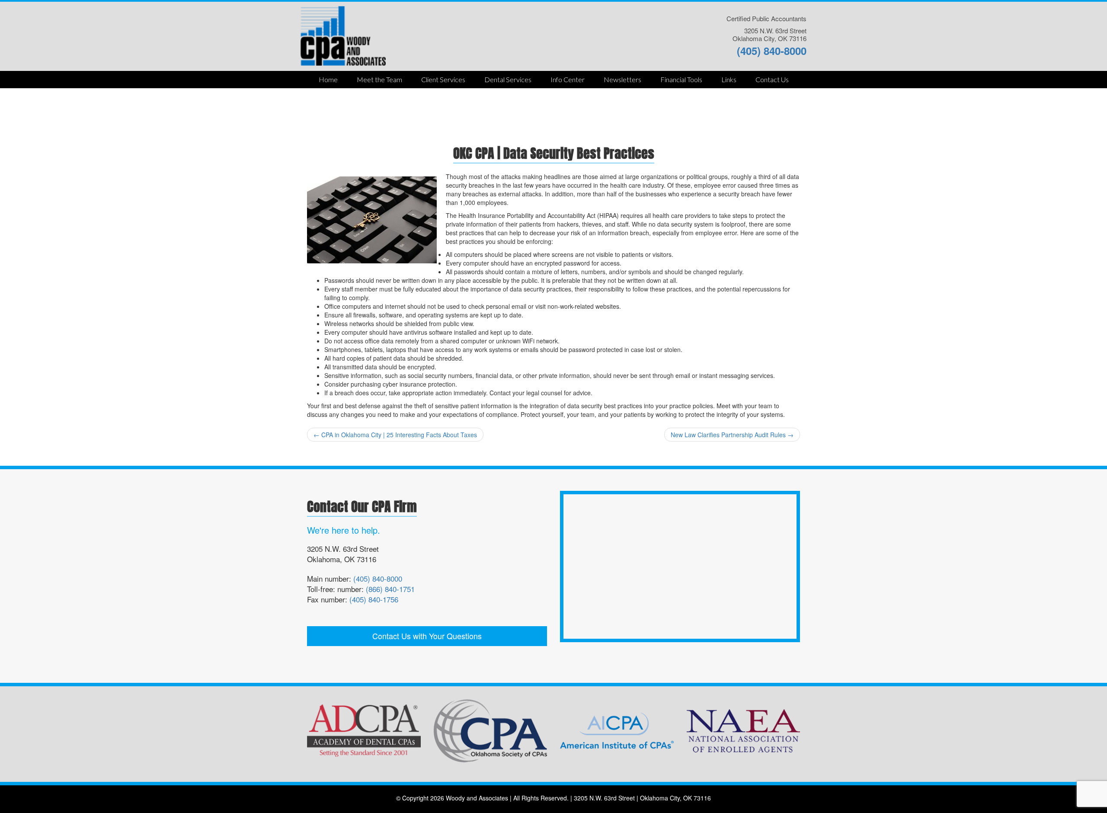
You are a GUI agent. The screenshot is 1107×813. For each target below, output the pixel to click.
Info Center (567, 79)
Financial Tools (681, 79)
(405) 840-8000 (771, 50)
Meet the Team (379, 79)
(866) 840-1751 (390, 588)
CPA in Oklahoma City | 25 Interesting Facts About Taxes (395, 434)
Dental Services (507, 79)
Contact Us (772, 79)
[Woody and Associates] (343, 35)
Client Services (443, 79)
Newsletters (622, 79)
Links (728, 79)
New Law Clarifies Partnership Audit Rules (732, 434)
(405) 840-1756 (373, 599)
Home (328, 79)
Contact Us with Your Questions (427, 635)
